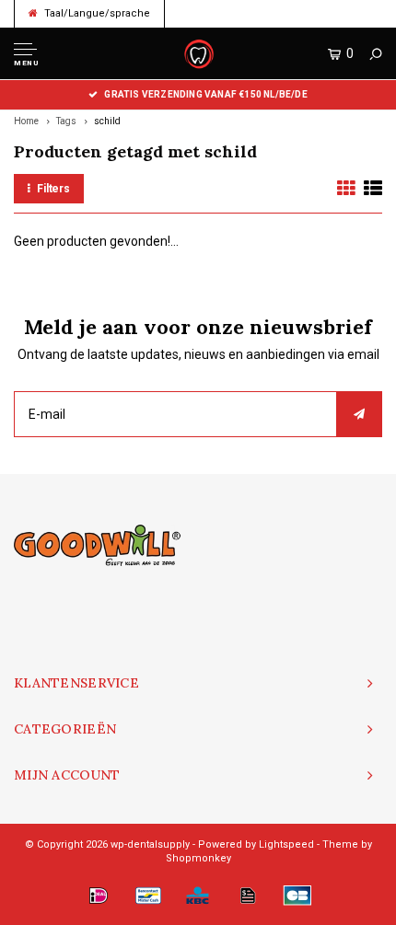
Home (26, 121)
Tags (66, 121)
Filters (53, 188)
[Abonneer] (359, 414)
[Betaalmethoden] (98, 895)
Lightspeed (286, 844)
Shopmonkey (198, 858)
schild (107, 121)
